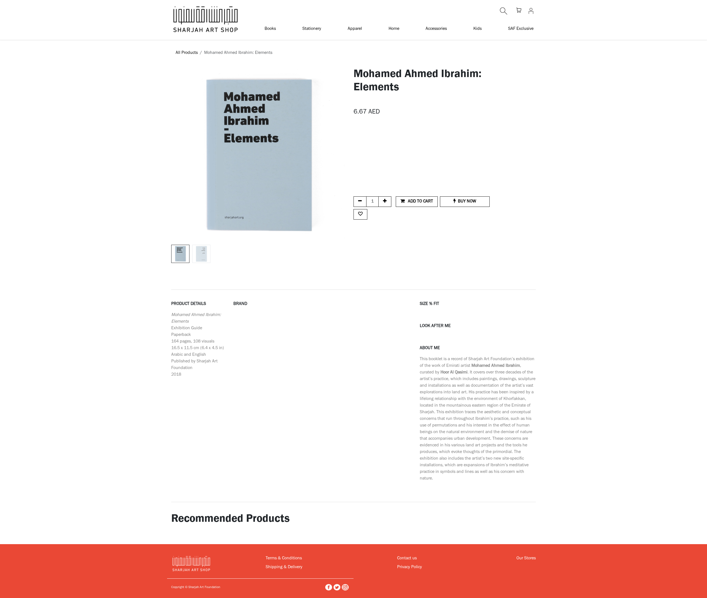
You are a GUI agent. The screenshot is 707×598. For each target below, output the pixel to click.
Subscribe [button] (420, 301)
